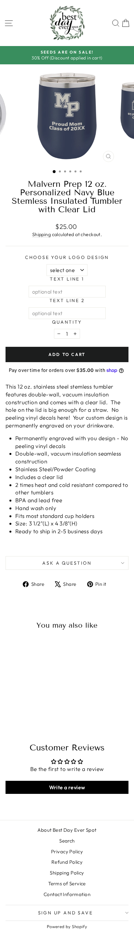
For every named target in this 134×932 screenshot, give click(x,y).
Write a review (67, 787)
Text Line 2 (67, 300)
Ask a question (66, 563)
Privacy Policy (67, 851)
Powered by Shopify (67, 926)
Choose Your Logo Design (67, 257)
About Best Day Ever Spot (66, 830)
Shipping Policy (67, 873)
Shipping (41, 234)
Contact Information (67, 894)
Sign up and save (65, 913)
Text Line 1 (67, 279)
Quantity (67, 322)
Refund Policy (67, 862)
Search (67, 841)
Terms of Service (67, 883)
